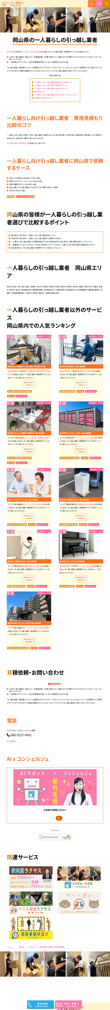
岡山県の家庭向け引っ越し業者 (72, 366)
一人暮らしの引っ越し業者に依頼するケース (50, 85)
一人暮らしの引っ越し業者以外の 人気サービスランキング (55, 94)
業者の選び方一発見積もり (29, 383)
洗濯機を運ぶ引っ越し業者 (87, 504)
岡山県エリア (39, 91)
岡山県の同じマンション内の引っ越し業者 (23, 623)
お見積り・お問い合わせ (43, 98)
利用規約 (12, 741)
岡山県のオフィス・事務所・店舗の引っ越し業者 (25, 433)
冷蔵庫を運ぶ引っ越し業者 (33, 566)
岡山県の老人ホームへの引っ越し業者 (22, 499)
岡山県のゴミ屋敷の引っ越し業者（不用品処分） (25, 366)
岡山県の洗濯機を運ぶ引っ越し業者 (73, 499)
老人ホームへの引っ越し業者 (33, 504)
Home (10, 947)
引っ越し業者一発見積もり (17, 143)
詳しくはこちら (22, 396)
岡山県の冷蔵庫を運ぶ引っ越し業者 (21, 561)
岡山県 (9, 51)
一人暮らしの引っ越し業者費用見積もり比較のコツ (53, 82)
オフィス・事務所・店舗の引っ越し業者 (20, 458)
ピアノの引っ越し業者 (86, 566)
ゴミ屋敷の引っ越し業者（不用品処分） (20, 391)
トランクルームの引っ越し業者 (86, 437)
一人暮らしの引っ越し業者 (32, 51)
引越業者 (21, 947)
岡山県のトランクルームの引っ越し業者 (74, 433)
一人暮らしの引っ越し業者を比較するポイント (51, 88)
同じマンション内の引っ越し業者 (35, 627)
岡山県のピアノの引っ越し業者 (71, 561)
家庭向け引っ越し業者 (86, 371)
